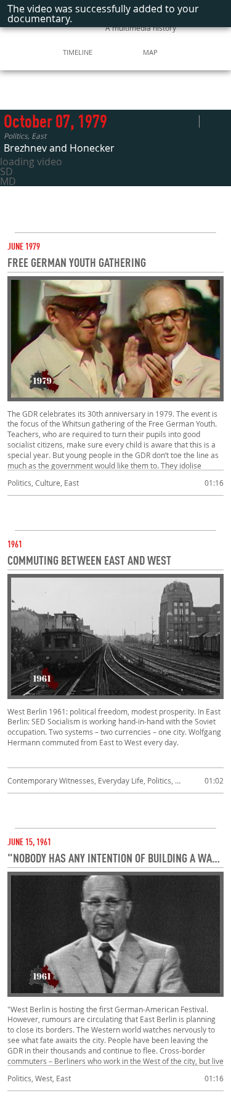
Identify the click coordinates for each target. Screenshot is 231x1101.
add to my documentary (213, 121)
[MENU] (14, 52)
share (189, 121)
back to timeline (62, 88)
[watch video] (115, 338)
